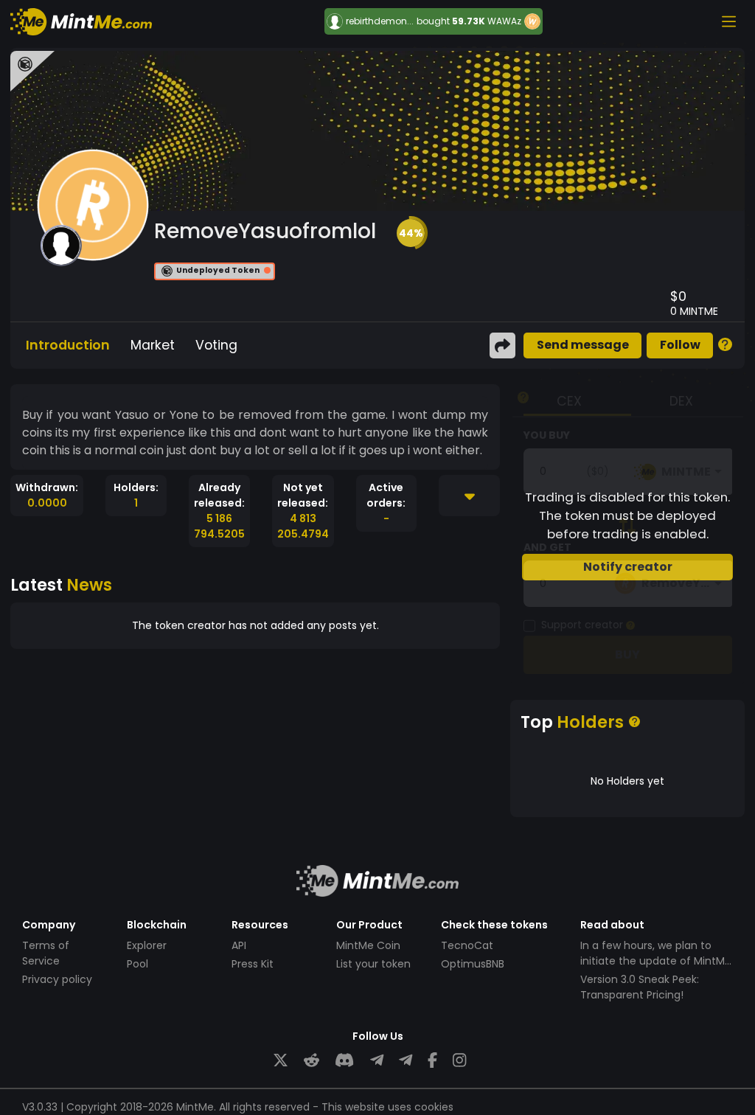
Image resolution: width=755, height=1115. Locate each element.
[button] (411, 233)
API (239, 945)
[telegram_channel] (405, 1060)
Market (153, 345)
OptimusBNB (472, 963)
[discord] (344, 1060)
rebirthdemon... (380, 21)
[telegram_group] (376, 1060)
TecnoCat (467, 945)
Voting (216, 345)
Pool (137, 963)
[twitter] (280, 1060)
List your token (373, 963)
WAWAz (504, 21)
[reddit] (311, 1060)
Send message (583, 344)
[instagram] (459, 1060)
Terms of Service (45, 953)
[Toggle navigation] (728, 21)
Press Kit (253, 963)
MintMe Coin (368, 945)
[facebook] (432, 1060)
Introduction (68, 345)
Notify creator (627, 566)
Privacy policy (57, 979)
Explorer (147, 945)
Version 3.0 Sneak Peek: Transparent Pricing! (639, 987)
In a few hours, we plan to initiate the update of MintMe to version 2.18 (655, 961)
